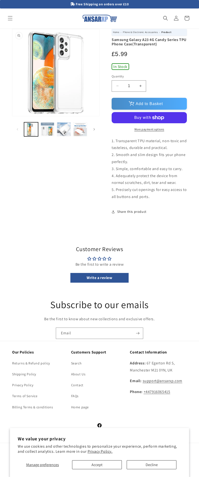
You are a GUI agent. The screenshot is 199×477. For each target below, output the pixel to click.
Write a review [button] (99, 277)
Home (116, 32)
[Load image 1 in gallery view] (31, 129)
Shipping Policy (24, 374)
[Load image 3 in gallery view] (64, 129)
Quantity (118, 76)
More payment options (149, 129)
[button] (10, 18)
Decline (152, 464)
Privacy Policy (22, 385)
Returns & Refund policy (31, 363)
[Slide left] (17, 129)
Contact (77, 385)
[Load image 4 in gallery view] (80, 129)
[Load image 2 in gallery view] (48, 129)
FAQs (75, 396)
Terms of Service (25, 396)
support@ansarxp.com (162, 380)
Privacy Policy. (100, 451)
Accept (96, 464)
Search (76, 363)
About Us (78, 374)
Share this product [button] (132, 211)
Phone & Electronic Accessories (140, 32)
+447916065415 (157, 391)
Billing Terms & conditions (32, 407)
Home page (80, 407)
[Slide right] (94, 129)
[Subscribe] (137, 333)
